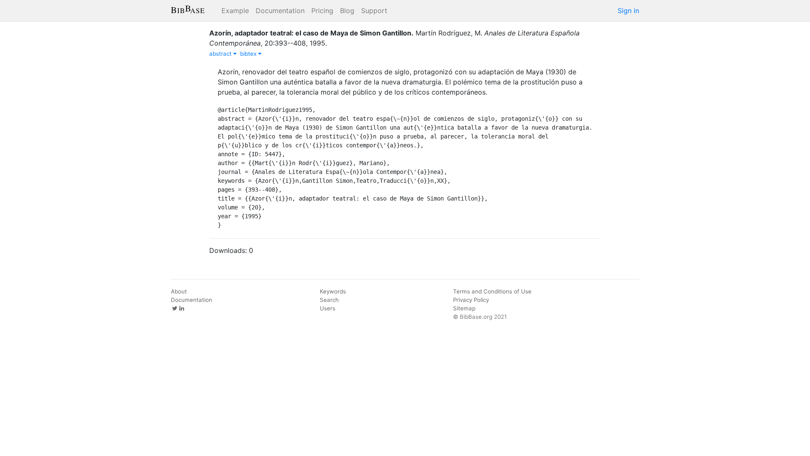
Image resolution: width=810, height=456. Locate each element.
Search (329, 299)
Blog (347, 10)
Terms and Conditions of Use (492, 291)
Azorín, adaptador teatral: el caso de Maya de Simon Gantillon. (311, 33)
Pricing (322, 10)
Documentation (280, 10)
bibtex (249, 53)
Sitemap (464, 308)
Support (374, 10)
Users (327, 308)
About (179, 291)
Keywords (333, 291)
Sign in (628, 10)
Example (235, 10)
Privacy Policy (471, 299)
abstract (221, 53)
